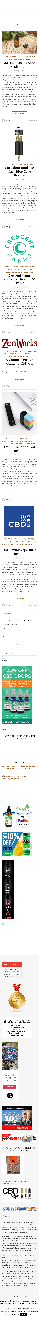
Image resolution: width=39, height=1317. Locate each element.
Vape (28, 59)
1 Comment (33, 386)
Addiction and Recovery (15, 539)
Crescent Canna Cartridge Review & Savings (19, 279)
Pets (20, 353)
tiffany (8, 120)
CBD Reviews (10, 164)
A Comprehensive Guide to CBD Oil (19, 361)
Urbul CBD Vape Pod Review (19, 449)
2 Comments (33, 332)
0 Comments (33, 120)
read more (19, 113)
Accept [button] (24, 1314)
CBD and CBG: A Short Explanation (19, 64)
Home (26, 164)
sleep (11, 443)
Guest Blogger (29, 351)
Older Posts (9, 613)
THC (33, 57)
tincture (13, 59)
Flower (13, 57)
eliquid (20, 164)
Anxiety (6, 267)
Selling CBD (29, 353)
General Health (24, 57)
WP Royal (24, 1296)
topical (21, 59)
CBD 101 (5, 57)
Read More (31, 1314)
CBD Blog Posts (17, 267)
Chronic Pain (20, 269)
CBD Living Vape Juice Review (19, 552)
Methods (24, 272)
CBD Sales (9, 269)
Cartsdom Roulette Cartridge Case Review (19, 171)
